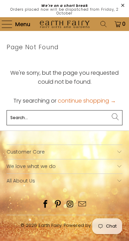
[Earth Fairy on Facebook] (46, 204)
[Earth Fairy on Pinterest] (58, 204)
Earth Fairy (50, 225)
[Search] (103, 24)
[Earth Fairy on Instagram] (70, 204)
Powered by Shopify (86, 225)
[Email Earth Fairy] (82, 204)
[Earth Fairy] (64, 24)
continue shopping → (87, 101)
